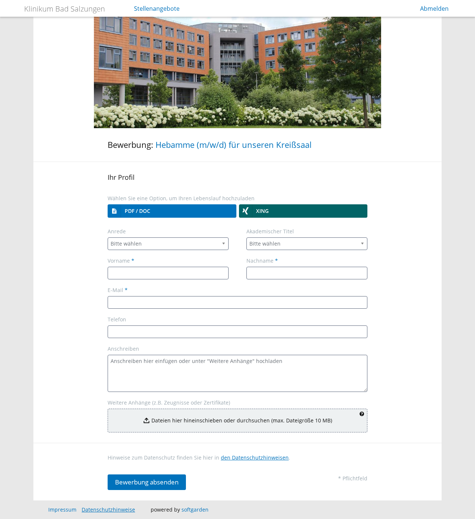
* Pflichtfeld (352, 478)
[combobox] (168, 243)
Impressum (62, 509)
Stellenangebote (157, 8)
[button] (172, 211)
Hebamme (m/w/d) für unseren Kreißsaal (233, 144)
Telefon (117, 319)
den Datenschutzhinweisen (255, 457)
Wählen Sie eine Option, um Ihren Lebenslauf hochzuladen (181, 198)
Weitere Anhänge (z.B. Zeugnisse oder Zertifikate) (169, 402)
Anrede (117, 231)
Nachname (262, 260)
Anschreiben (123, 348)
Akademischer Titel (270, 231)
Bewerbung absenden (146, 482)
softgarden (195, 509)
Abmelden (434, 8)
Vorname (121, 260)
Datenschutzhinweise (108, 509)
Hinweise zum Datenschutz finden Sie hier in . (199, 457)
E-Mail (118, 289)
